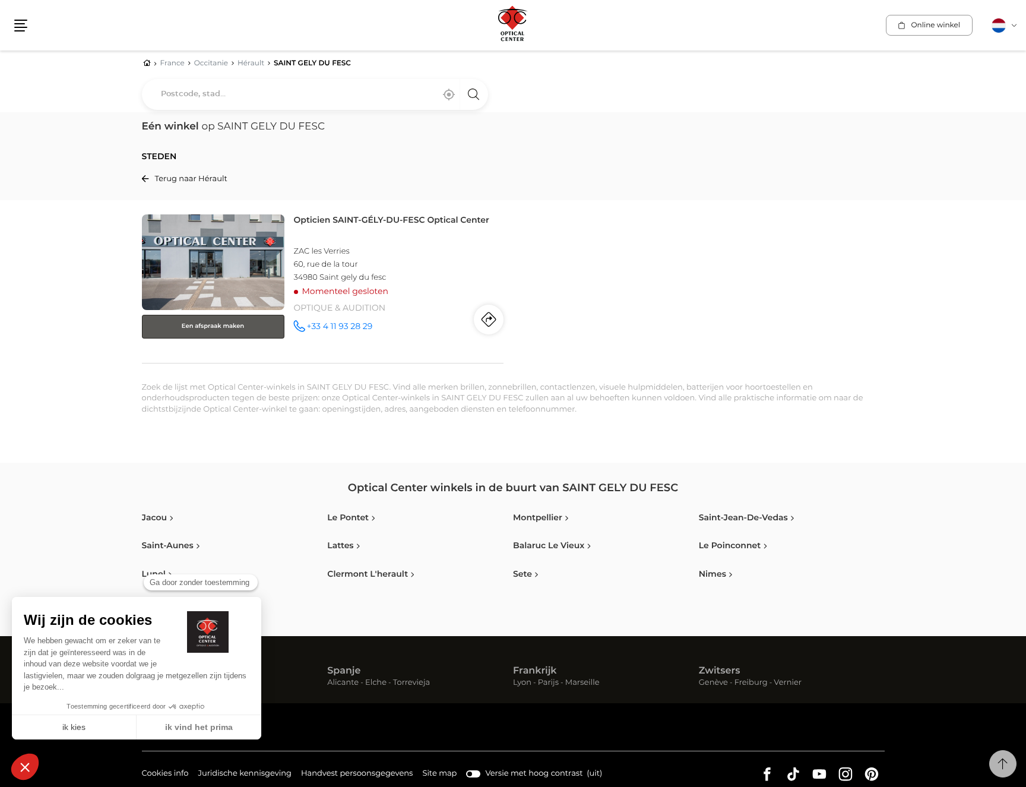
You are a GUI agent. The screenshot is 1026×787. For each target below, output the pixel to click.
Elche (376, 683)
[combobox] (315, 94)
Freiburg (751, 683)
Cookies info (165, 775)
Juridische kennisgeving (245, 775)
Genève (713, 683)
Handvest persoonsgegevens (357, 775)
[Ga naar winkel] (323, 286)
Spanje (343, 671)
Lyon (522, 683)
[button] (21, 25)
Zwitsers (719, 671)
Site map (439, 773)
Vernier (788, 683)
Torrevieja (411, 683)
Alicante (343, 683)
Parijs (548, 683)
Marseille (582, 683)
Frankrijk (535, 671)
